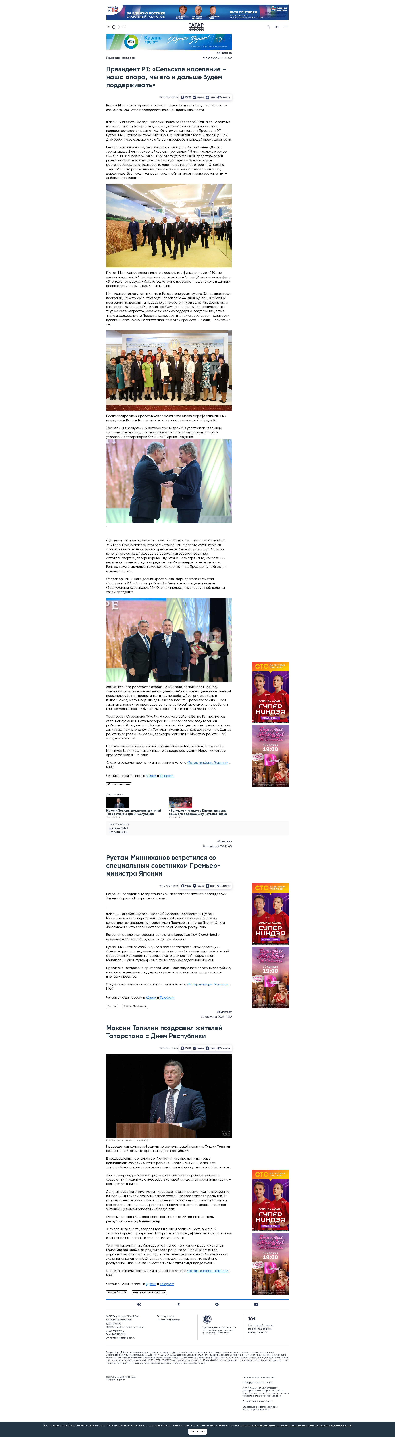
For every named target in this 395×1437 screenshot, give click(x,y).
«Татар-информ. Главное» (207, 762)
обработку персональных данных (259, 1425)
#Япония (112, 1006)
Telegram (167, 776)
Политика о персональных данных (259, 1377)
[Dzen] (217, 1304)
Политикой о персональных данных (296, 1425)
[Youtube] (256, 1304)
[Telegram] (178, 1304)
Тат (123, 27)
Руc (108, 27)
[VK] (138, 1304)
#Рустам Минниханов (119, 784)
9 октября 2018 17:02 (217, 58)
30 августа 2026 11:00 (216, 1016)
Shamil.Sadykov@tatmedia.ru (256, 1410)
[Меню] (286, 27)
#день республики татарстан (149, 1292)
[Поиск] (268, 27)
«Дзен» (151, 776)
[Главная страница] (196, 27)
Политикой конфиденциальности (334, 1425)
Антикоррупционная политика (257, 1383)
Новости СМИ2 (118, 828)
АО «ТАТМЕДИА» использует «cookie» (260, 1388)
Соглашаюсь (197, 1431)
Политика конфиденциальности (258, 1401)
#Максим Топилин (117, 1292)
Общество (224, 53)
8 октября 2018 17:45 (217, 846)
